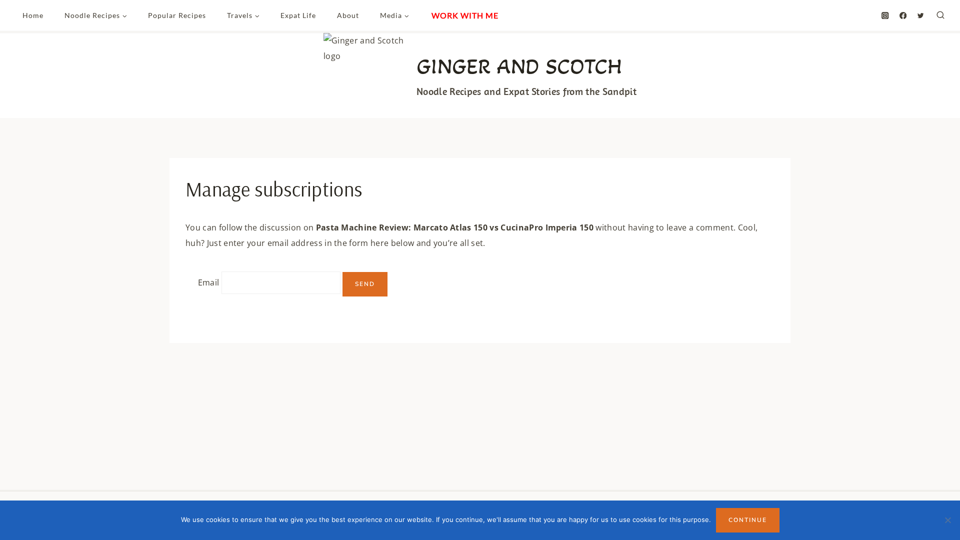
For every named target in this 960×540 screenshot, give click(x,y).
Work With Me (465, 15)
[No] (947, 520)
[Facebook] (903, 15)
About (348, 15)
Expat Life (298, 15)
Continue (747, 520)
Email (209, 283)
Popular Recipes (177, 15)
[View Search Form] (940, 15)
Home (33, 15)
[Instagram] (885, 15)
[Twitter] (921, 15)
